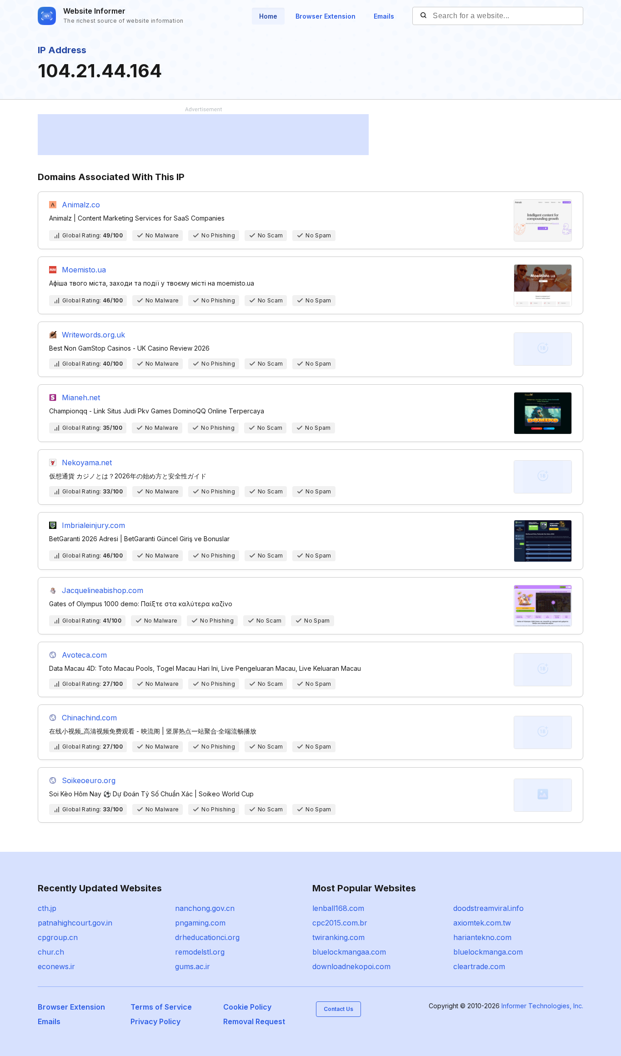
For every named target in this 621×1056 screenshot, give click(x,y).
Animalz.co (81, 204)
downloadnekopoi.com (351, 966)
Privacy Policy (155, 1021)
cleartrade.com (479, 966)
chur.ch (51, 951)
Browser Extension (325, 16)
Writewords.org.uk (93, 334)
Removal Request (254, 1021)
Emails (384, 16)
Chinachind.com (89, 717)
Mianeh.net (81, 397)
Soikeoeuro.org (88, 780)
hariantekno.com (482, 937)
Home (268, 16)
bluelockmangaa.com (349, 951)
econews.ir (56, 966)
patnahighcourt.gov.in (75, 922)
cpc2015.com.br (339, 922)
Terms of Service (161, 1006)
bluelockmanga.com (488, 951)
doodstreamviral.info (488, 908)
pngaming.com (200, 922)
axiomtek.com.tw (482, 922)
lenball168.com (338, 908)
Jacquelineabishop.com (102, 590)
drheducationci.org (207, 937)
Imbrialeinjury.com (93, 525)
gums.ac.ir (192, 966)
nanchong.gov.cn (205, 908)
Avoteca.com (84, 654)
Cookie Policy (247, 1006)
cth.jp (47, 908)
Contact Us (338, 1009)
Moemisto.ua (84, 269)
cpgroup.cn (58, 937)
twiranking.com (338, 937)
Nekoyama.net (87, 462)
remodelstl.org (200, 951)
